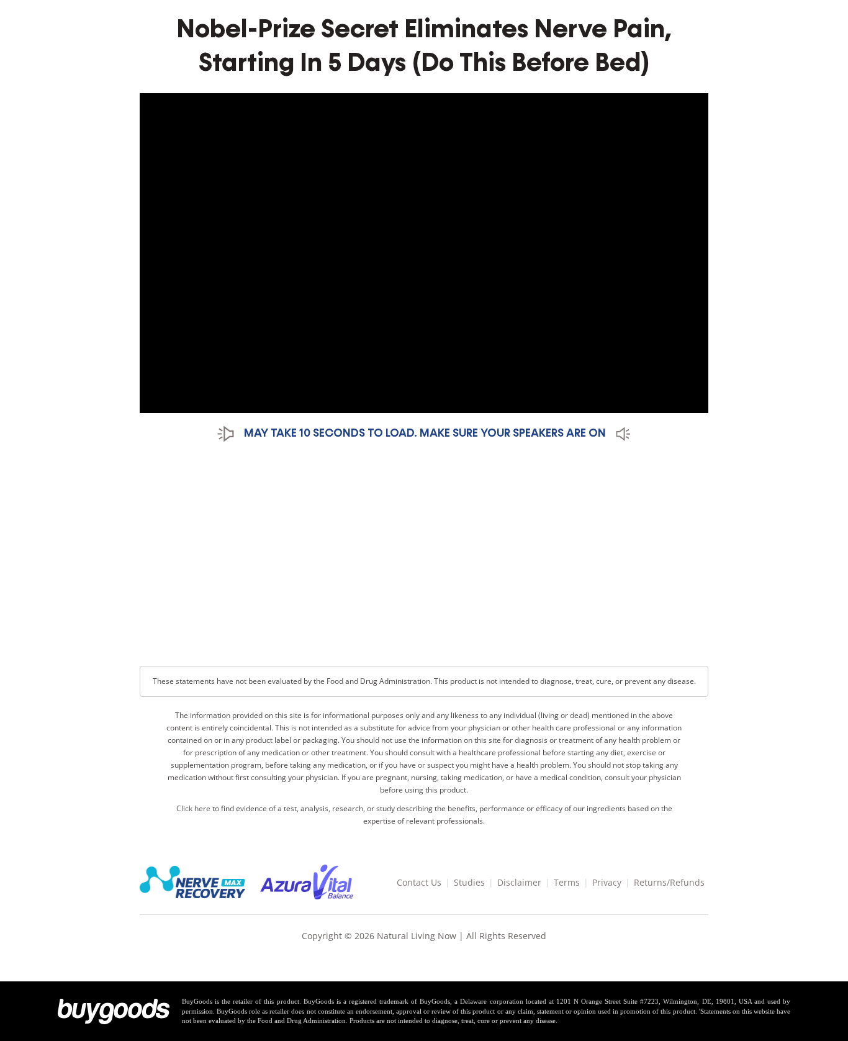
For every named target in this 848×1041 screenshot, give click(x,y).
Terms (567, 882)
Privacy (606, 882)
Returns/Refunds (669, 882)
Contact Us (419, 882)
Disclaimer (519, 882)
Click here (193, 808)
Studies (469, 882)
